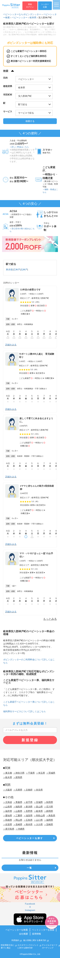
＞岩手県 (28, 802)
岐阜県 (33, 17)
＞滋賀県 (28, 815)
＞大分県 (38, 824)
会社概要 (23, 934)
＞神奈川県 (18, 773)
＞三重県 (17, 815)
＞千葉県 (30, 773)
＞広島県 (28, 820)
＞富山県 (38, 806)
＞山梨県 (17, 811)
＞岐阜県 (38, 811)
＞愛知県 (7, 815)
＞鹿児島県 (8, 829)
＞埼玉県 (40, 773)
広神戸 (16, 269)
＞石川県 (48, 806)
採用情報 (36, 934)
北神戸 (24, 269)
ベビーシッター (20, 17)
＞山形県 (7, 806)
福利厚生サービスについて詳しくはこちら (24, 711)
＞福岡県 (48, 820)
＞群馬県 (17, 777)
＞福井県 (7, 811)
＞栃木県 (7, 777)
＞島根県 (7, 820)
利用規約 (15, 940)
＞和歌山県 (39, 815)
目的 (5, 77)
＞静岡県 (48, 811)
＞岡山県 (17, 820)
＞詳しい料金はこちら (19, 147)
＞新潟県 (28, 806)
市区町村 (7, 94)
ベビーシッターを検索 (16, 930)
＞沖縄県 (20, 829)
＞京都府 (28, 789)
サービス (7, 111)
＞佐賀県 (7, 824)
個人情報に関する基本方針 (34, 940)
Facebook (30, 903)
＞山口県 (38, 820)
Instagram (30, 910)
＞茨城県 (50, 773)
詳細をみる (10, 344)
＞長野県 (28, 811)
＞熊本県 (28, 824)
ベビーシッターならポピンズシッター (22, 14)
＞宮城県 (38, 802)
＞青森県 (17, 802)
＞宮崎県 (48, 824)
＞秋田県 (48, 802)
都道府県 (7, 86)
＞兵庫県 (17, 789)
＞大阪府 (7, 789)
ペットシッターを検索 (43, 930)
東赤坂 (9, 269)
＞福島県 (17, 806)
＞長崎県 (17, 824)
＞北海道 (7, 802)
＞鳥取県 (50, 815)
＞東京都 (7, 773)
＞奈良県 (38, 789)
